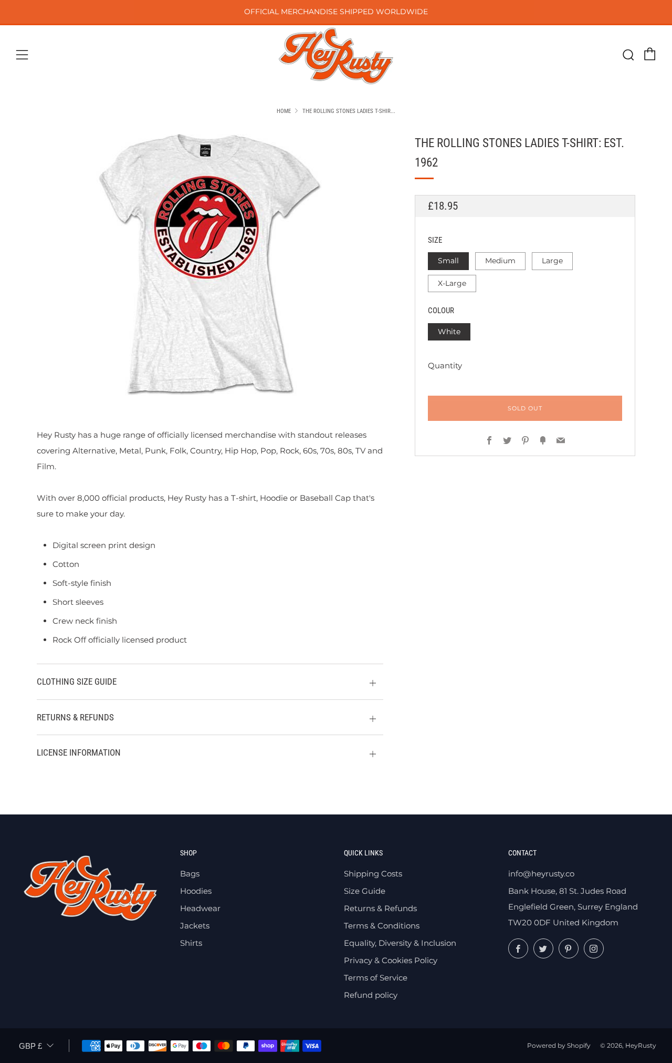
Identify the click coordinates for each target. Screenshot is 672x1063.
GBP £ (30, 1045)
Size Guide (364, 891)
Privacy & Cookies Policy (390, 960)
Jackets (194, 926)
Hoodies (196, 891)
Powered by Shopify (559, 1045)
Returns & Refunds (380, 908)
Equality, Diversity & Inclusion (400, 943)
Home (284, 111)
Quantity (445, 365)
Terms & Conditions (381, 926)
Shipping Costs (373, 874)
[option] (210, 265)
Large (552, 260)
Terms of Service (375, 978)
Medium (500, 260)
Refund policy (370, 995)
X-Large (452, 283)
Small (448, 260)
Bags (190, 874)
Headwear (200, 908)
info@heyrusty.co (541, 874)
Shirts (191, 943)
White (449, 331)
